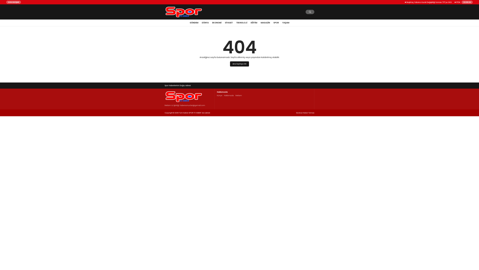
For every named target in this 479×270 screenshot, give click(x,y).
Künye (219, 95)
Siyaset (229, 22)
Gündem (194, 22)
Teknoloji (241, 22)
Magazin (265, 22)
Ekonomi (216, 22)
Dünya (205, 22)
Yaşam (285, 22)
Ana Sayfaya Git (239, 64)
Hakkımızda (229, 95)
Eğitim (254, 22)
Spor (276, 22)
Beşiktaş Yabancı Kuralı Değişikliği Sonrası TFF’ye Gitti (424, 2)
